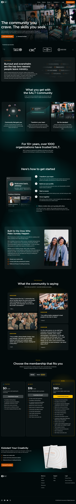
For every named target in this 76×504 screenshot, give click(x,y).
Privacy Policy (68, 478)
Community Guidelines (70, 482)
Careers (42, 487)
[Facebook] (4, 500)
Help (54, 480)
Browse (48, 2)
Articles (42, 480)
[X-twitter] (10, 500)
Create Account (70, 2)
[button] (22, 321)
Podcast (43, 482)
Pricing (38, 2)
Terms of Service (68, 480)
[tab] (32, 374)
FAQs (54, 478)
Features (44, 2)
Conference (56, 2)
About (42, 478)
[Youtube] (7, 500)
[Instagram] (2, 500)
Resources (43, 485)
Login (63, 2)
